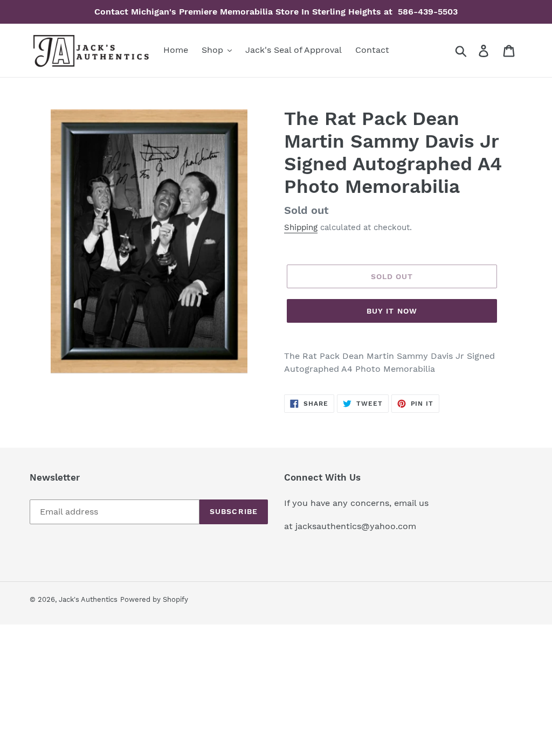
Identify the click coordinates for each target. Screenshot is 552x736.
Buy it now (392, 311)
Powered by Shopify (154, 599)
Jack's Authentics (88, 599)
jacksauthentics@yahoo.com (354, 526)
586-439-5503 (426, 11)
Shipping (301, 227)
